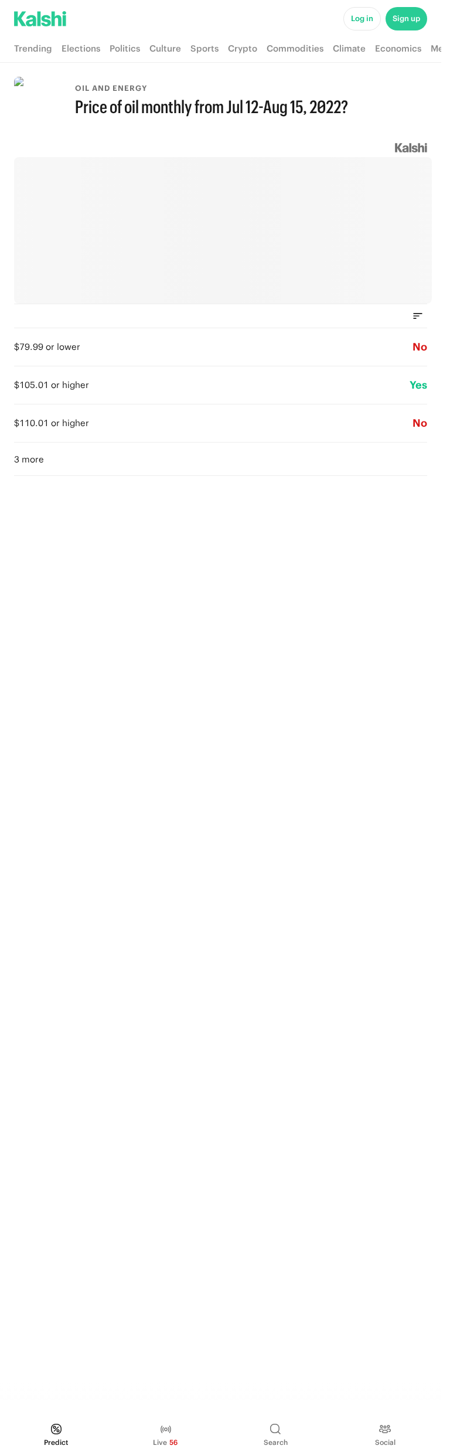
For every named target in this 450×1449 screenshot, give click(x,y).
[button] (220, 459)
